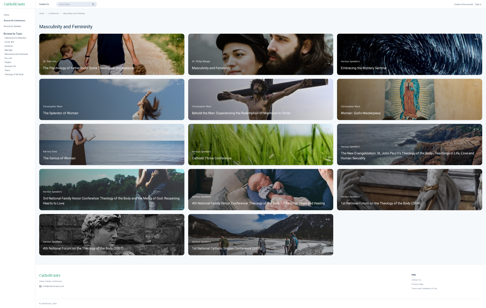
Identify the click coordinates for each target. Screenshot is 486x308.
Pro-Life (8, 58)
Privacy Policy (417, 284)
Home (41, 13)
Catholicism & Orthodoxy (15, 38)
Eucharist (9, 46)
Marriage (8, 50)
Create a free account (463, 4)
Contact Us (44, 4)
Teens (7, 70)
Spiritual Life (10, 66)
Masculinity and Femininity (16, 54)
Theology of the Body (14, 74)
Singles (8, 62)
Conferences (54, 13)
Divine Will (9, 42)
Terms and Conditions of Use (424, 288)
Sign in (478, 4)
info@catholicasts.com (53, 286)
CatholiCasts (14, 4)
